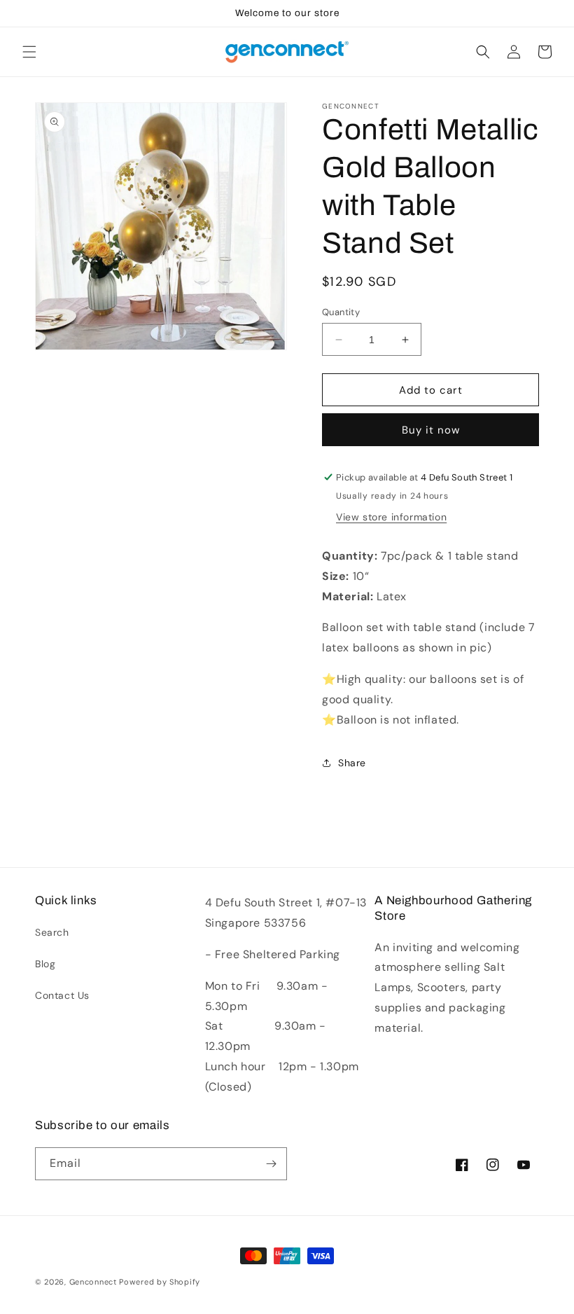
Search (52, 932)
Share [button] (352, 762)
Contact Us (62, 995)
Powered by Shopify (159, 1282)
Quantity (341, 312)
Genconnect (93, 1282)
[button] (29, 51)
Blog (45, 963)
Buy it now (431, 430)
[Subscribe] (270, 1163)
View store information (391, 517)
